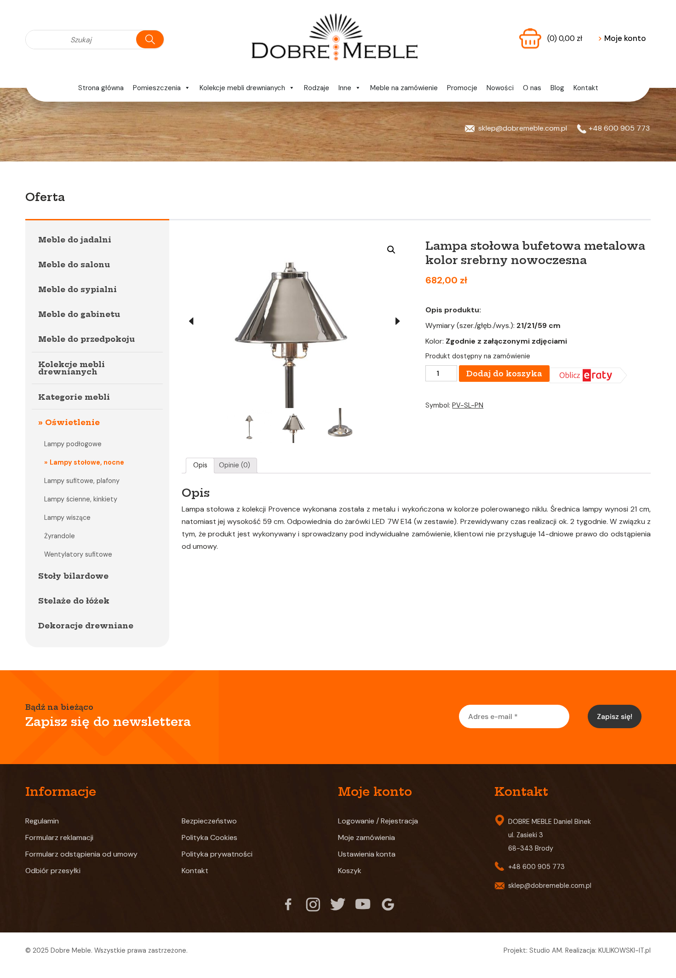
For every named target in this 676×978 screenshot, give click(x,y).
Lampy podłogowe (73, 444)
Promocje (462, 87)
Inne (344, 87)
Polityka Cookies (209, 837)
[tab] (200, 465)
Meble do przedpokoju (86, 339)
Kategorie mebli (74, 397)
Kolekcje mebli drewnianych (242, 87)
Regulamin (42, 821)
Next (398, 321)
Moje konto (622, 38)
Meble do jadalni (74, 239)
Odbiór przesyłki (52, 870)
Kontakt (585, 87)
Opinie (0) (234, 465)
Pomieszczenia (157, 87)
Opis (200, 465)
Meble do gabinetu (79, 314)
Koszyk (349, 870)
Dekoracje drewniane (85, 625)
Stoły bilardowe (73, 576)
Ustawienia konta (366, 854)
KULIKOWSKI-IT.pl (624, 950)
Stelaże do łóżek (73, 600)
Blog (557, 87)
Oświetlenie (72, 422)
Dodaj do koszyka (504, 373)
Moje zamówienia (366, 837)
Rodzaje (316, 87)
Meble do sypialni (77, 289)
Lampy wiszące (67, 517)
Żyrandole (59, 536)
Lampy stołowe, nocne (87, 462)
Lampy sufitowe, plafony (82, 481)
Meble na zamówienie (404, 87)
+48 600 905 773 (619, 128)
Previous (191, 321)
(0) (564, 38)
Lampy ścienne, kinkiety (80, 499)
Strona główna (101, 87)
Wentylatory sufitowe (78, 554)
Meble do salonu (74, 264)
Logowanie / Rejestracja (378, 821)
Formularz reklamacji (59, 837)
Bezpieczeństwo (209, 821)
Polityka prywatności (217, 854)
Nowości (500, 87)
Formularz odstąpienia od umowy (81, 854)
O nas (532, 87)
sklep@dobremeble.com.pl (522, 128)
